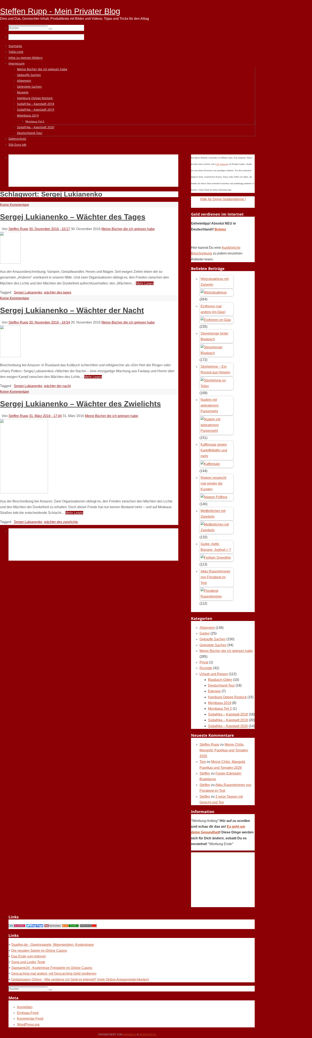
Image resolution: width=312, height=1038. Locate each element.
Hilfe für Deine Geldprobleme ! (223, 199)
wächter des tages (57, 292)
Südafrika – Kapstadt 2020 (228, 726)
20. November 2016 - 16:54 (49, 322)
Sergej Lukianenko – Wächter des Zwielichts (80, 403)
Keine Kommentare (14, 204)
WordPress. (148, 1034)
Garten (205, 633)
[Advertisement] (85, 175)
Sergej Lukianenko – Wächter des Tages (72, 216)
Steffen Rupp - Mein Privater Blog (60, 11)
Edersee (214, 691)
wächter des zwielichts (61, 522)
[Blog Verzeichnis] (70, 926)
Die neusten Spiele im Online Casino (39, 950)
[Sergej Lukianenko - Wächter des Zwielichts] (24, 492)
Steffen (205, 773)
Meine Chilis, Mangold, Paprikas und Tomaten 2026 (224, 750)
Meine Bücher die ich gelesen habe (128, 229)
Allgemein (207, 627)
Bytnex (220, 229)
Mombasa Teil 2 (220, 708)
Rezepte (206, 668)
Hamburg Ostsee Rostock (227, 697)
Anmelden (24, 1007)
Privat (204, 662)
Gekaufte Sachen (213, 639)
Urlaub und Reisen (214, 674)
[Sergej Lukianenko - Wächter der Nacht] (10, 356)
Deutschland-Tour (221, 685)
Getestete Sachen (213, 645)
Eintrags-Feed (27, 1013)
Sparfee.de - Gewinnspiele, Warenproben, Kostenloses (52, 944)
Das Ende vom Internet (28, 956)
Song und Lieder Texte (28, 962)
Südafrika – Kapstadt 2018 (228, 714)
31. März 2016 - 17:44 (45, 416)
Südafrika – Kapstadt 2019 (228, 720)
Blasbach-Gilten (220, 680)
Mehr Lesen (145, 283)
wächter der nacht (57, 386)
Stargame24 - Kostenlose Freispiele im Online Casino (51, 968)
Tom (203, 762)
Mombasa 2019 (219, 703)
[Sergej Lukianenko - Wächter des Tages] (10, 262)
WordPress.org (28, 1024)
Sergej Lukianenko (28, 292)
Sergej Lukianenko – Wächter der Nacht (72, 310)
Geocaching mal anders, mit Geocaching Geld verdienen (53, 973)
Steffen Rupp (18, 229)
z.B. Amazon (221, 164)
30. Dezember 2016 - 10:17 (49, 229)
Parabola (129, 1034)
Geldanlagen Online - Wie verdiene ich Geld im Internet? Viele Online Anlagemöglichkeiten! (80, 979)
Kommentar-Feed (30, 1018)
